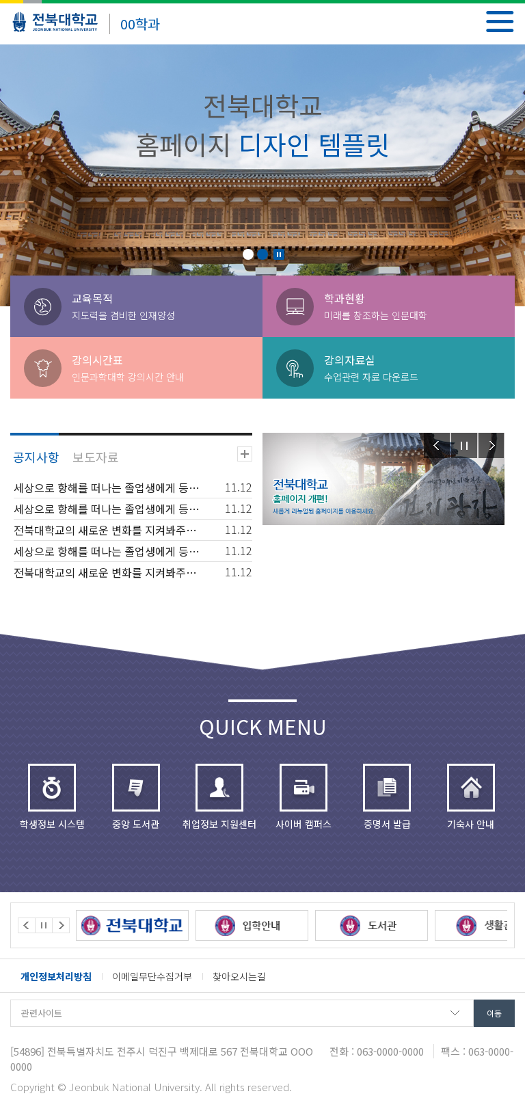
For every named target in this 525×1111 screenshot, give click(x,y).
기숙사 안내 (470, 824)
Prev (437, 445)
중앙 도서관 (135, 824)
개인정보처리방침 (56, 976)
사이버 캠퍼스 (303, 824)
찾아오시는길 (239, 976)
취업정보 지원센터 (219, 824)
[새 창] (138, 925)
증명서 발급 (387, 824)
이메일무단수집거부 (152, 976)
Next (491, 445)
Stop (278, 254)
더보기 (244, 453)
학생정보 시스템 (52, 824)
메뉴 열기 (500, 21)
